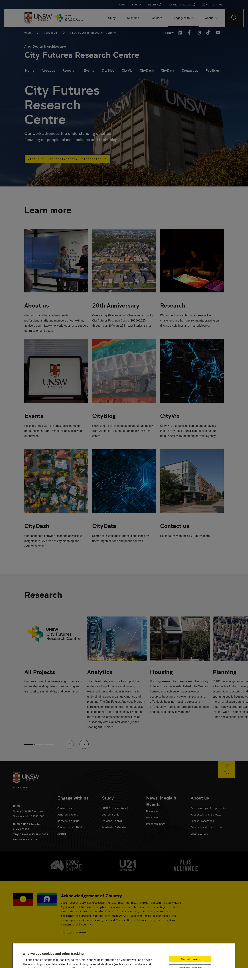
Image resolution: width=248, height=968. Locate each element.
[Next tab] (84, 744)
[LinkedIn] (179, 32)
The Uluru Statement (75, 932)
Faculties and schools (206, 814)
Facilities (213, 70)
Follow (169, 32)
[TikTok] (208, 32)
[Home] (38, 18)
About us (48, 70)
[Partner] (71, 18)
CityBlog (107, 70)
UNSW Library (199, 833)
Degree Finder (111, 814)
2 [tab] (38, 744)
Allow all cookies (190, 958)
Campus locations (202, 821)
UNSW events (154, 817)
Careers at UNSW (68, 821)
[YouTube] (217, 32)
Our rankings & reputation (209, 808)
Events (89, 70)
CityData (167, 70)
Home (29, 70)
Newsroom (152, 811)
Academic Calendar (114, 827)
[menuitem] (111, 18)
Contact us (190, 70)
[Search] (234, 18)
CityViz (127, 70)
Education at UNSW (69, 827)
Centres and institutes (207, 827)
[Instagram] (198, 32)
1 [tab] (28, 744)
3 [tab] (49, 744)
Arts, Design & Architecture (45, 46)
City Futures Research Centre (81, 55)
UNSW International (115, 808)
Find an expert (67, 814)
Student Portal (112, 821)
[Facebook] (189, 32)
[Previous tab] (69, 744)
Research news (155, 824)
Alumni (61, 833)
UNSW (27, 32)
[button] (67, 158)
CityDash (147, 70)
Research (50, 32)
